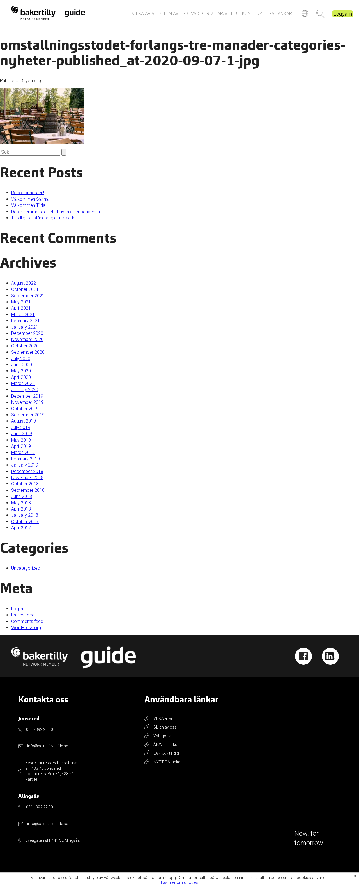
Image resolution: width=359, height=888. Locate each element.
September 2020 (28, 352)
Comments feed (27, 621)
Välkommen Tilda (28, 205)
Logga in (342, 14)
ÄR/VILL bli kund (235, 13)
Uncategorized (25, 568)
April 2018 (21, 509)
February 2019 (25, 459)
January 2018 (24, 515)
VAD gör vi (203, 13)
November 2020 (27, 339)
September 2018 (28, 490)
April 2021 (21, 308)
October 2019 (25, 408)
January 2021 (24, 327)
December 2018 (27, 471)
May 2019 (21, 440)
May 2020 (21, 371)
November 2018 (27, 477)
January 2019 (24, 465)
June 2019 (21, 433)
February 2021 (25, 320)
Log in (17, 608)
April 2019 (21, 446)
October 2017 (25, 521)
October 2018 (25, 483)
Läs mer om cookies (179, 882)
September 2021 (28, 295)
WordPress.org (26, 627)
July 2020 (20, 358)
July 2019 (20, 427)
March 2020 (23, 383)
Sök (320, 14)
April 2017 (21, 527)
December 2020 (27, 333)
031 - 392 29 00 (39, 729)
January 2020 (24, 389)
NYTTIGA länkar (274, 13)
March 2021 (23, 314)
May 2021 (21, 302)
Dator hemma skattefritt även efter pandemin (55, 211)
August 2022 (23, 283)
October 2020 (25, 346)
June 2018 (21, 496)
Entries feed (22, 615)
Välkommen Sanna (30, 199)
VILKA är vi (144, 13)
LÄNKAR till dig (166, 753)
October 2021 (25, 289)
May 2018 (21, 503)
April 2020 (21, 377)
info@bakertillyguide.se (47, 746)
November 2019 (27, 402)
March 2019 (23, 452)
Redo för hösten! (27, 192)
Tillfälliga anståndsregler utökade (43, 218)
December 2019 (27, 396)
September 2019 (28, 415)
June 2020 (21, 364)
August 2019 (23, 421)
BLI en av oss (173, 13)
